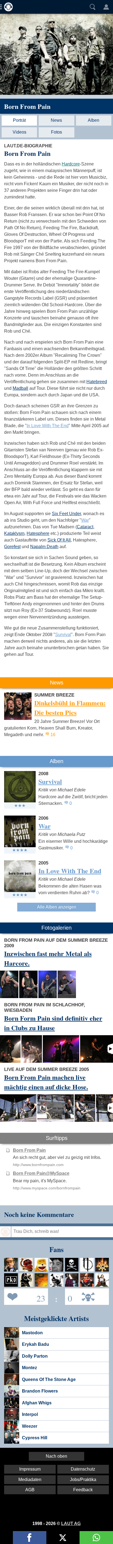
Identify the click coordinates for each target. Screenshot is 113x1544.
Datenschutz (83, 1469)
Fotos (56, 132)
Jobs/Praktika (83, 1479)
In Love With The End (48, 425)
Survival (63, 634)
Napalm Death (44, 546)
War (85, 520)
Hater (68, 1296)
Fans (24, 1296)
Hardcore (71, 164)
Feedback (83, 1489)
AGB (30, 1489)
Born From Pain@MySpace (41, 1173)
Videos (19, 132)
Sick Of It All (59, 540)
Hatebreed (96, 381)
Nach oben (56, 1456)
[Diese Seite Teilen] (29, 1537)
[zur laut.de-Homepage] (7, 7)
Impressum (30, 1469)
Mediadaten (29, 1479)
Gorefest (12, 546)
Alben (93, 120)
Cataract (85, 526)
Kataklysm (14, 533)
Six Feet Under (66, 513)
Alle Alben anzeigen (56, 907)
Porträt (19, 120)
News (56, 120)
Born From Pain (27, 106)
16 (52, 734)
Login (106, 7)
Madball (20, 388)
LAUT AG (71, 1523)
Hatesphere (38, 533)
